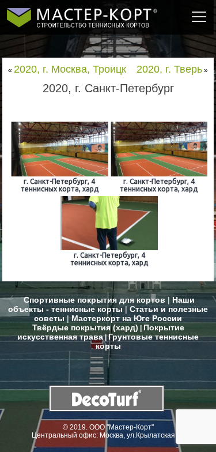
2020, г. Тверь (169, 69)
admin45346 (136, 104)
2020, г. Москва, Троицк (70, 69)
